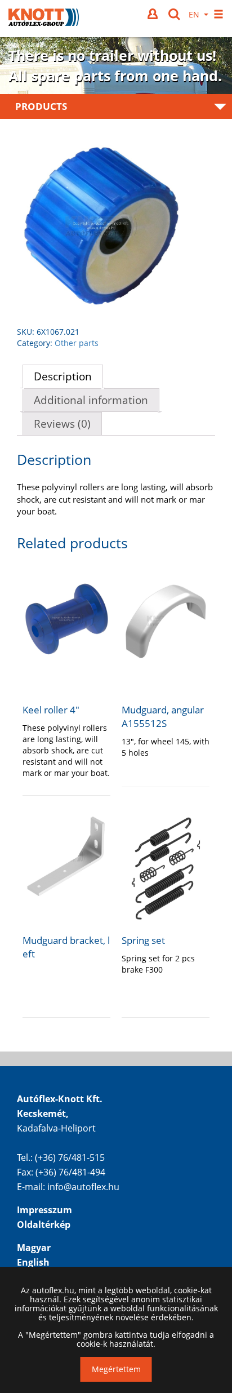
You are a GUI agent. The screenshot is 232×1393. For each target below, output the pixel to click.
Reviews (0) (62, 423)
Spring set (143, 940)
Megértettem (116, 1369)
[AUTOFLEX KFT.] (43, 18)
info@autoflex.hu (83, 1187)
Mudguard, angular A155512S (163, 716)
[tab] (63, 376)
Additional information (91, 400)
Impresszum (44, 1210)
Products (41, 106)
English (33, 1262)
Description (63, 376)
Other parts (77, 343)
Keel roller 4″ (51, 709)
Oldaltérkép (43, 1224)
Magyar (34, 1247)
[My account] (154, 13)
